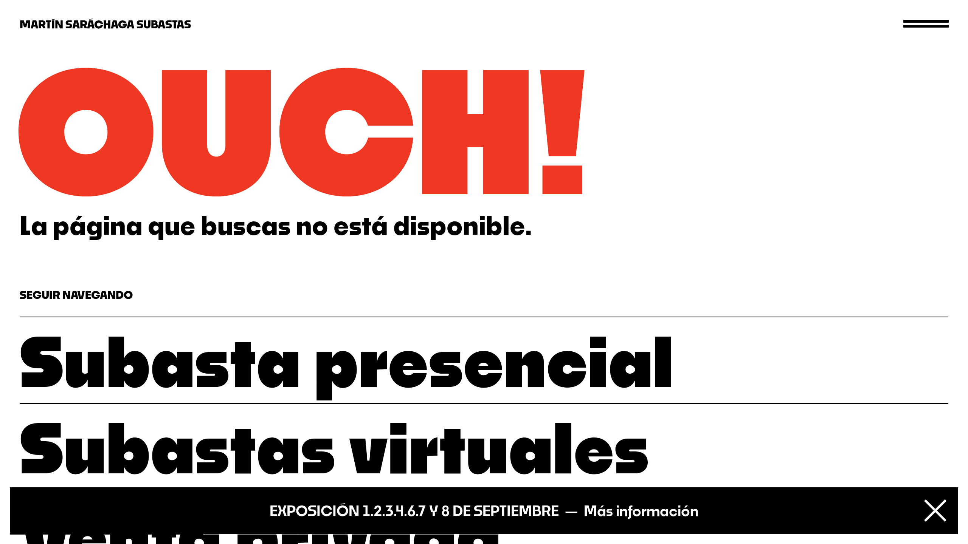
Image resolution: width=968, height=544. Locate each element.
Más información (641, 510)
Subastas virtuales (334, 447)
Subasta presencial (346, 360)
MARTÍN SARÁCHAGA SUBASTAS (105, 24)
